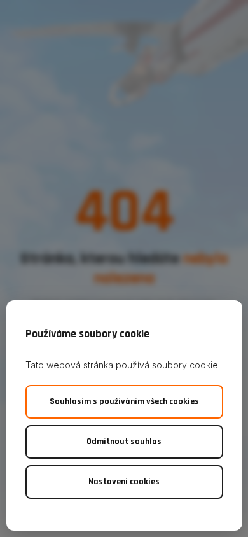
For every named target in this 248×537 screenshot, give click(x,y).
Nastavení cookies (124, 481)
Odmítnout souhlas (124, 441)
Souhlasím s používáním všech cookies (124, 401)
